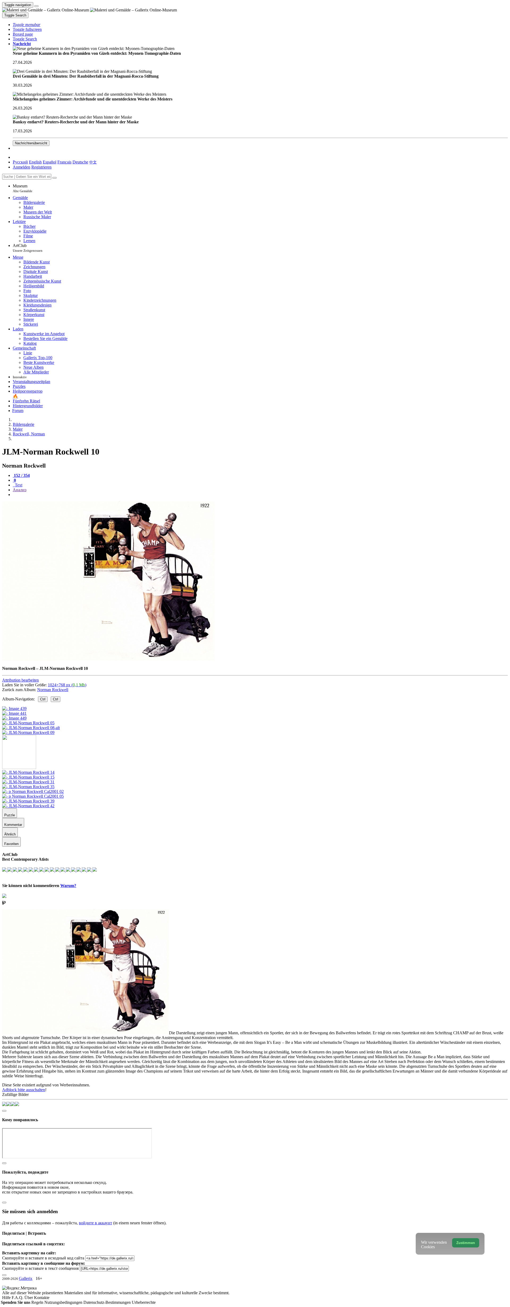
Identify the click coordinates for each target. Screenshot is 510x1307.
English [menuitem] (35, 162)
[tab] (21, 475)
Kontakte (41, 1297)
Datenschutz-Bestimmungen (107, 1302)
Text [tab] (18, 485)
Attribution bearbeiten (20, 680)
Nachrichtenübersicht (31, 143)
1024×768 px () (67, 685)
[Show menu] (36, 6)
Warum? (68, 885)
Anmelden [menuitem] (21, 167)
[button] (26, 24)
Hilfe (7, 1297)
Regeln (37, 1302)
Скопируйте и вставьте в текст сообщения (40, 1268)
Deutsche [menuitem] (80, 162)
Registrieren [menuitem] (41, 167)
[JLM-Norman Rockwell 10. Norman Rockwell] (108, 659)
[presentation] (260, 494)
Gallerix (25, 1278)
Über (29, 1297)
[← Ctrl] (28, 732)
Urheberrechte (144, 1302)
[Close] (54, 178)
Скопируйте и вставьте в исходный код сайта (43, 1258)
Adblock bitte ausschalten (23, 1089)
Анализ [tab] (19, 490)
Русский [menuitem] (20, 162)
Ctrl (42, 699)
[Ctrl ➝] (28, 772)
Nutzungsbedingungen (63, 1302)
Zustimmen (465, 1243)
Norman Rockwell (52, 689)
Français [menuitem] (64, 162)
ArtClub (27, 248)
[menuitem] (93, 162)
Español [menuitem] (49, 162)
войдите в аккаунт (95, 1223)
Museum (22, 188)
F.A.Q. (18, 1297)
